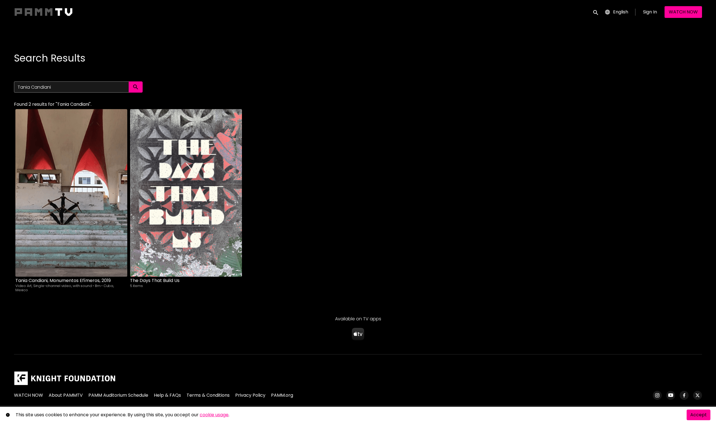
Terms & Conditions (208, 395)
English (620, 12)
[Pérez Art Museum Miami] (65, 378)
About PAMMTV (66, 395)
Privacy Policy (250, 395)
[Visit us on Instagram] (657, 395)
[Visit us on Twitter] (697, 395)
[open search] (596, 12)
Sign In (650, 12)
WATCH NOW (683, 12)
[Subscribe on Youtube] (670, 395)
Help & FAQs (167, 395)
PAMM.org (282, 395)
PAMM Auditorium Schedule (118, 395)
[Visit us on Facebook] (684, 395)
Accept (698, 415)
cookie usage (214, 415)
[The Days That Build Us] (186, 193)
